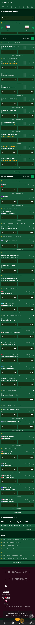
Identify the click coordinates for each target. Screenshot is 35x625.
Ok (17, 619)
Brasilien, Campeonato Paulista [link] (10, 208)
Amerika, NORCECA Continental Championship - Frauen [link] (15, 433)
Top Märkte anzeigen (16, 55)
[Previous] (2, 28)
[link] (8, 2)
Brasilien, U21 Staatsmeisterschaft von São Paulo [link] (14, 223)
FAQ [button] (6, 606)
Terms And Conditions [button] (24, 609)
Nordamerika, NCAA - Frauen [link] (9, 390)
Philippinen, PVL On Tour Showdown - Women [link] (13, 406)
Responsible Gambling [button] (11, 609)
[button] (17, 42)
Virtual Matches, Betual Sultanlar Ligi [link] (11, 58)
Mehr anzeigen (16, 563)
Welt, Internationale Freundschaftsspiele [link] (12, 181)
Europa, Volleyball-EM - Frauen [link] (9, 448)
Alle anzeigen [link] (26, 38)
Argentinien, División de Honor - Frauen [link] (12, 315)
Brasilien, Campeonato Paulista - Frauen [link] (12, 236)
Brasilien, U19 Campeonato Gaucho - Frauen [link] (13, 43)
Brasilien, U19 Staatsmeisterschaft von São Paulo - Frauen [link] (16, 252)
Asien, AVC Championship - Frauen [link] (10, 288)
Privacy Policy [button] (27, 606)
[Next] (33, 28)
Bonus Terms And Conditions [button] (15, 606)
